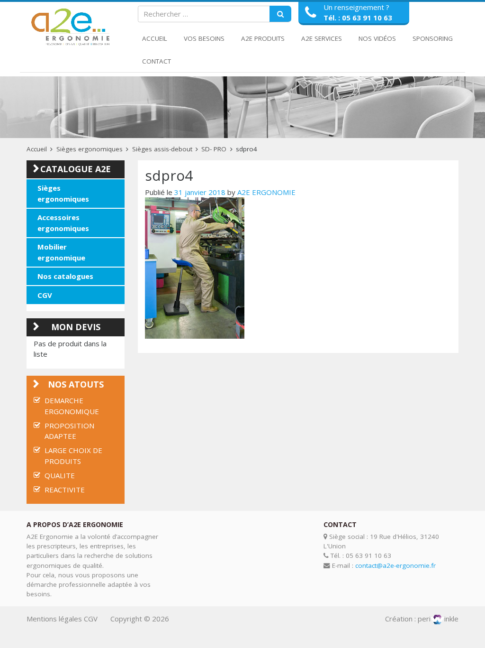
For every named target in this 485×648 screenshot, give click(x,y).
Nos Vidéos (377, 38)
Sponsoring (433, 38)
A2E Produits (263, 38)
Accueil (154, 38)
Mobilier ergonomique (61, 252)
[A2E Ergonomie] (72, 27)
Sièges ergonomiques (89, 149)
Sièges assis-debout (162, 149)
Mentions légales (54, 618)
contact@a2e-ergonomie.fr (395, 565)
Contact (156, 61)
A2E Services (321, 38)
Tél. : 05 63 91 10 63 (357, 17)
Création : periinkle (421, 618)
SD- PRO (213, 149)
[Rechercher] (280, 14)
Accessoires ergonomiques (63, 223)
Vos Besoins (204, 38)
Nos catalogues (65, 276)
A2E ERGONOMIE (266, 192)
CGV (44, 295)
